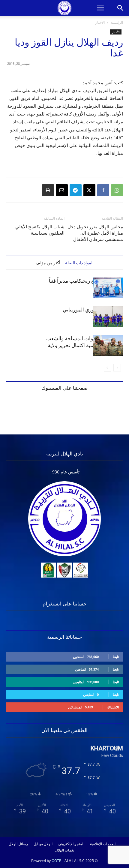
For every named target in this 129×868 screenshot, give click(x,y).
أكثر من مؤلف (48, 263)
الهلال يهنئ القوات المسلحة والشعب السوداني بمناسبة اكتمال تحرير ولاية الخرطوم (84, 345)
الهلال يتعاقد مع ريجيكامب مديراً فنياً (86, 281)
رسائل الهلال (18, 844)
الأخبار (100, 22)
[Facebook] (103, 190)
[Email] (62, 190)
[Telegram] (76, 190)
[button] (100, 8)
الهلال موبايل (43, 844)
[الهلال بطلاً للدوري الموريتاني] (108, 316)
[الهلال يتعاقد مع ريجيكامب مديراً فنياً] (108, 288)
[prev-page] (117, 367)
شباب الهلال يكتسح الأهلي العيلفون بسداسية (39, 230)
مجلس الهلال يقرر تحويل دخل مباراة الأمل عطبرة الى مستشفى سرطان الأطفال (95, 233)
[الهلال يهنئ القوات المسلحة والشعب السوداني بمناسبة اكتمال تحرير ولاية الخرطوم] (108, 345)
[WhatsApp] (117, 190)
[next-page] (107, 367)
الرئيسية (116, 22)
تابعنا (116, 656)
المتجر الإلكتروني (71, 844)
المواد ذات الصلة (79, 263)
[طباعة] (48, 190)
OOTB (57, 860)
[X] (89, 190)
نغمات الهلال (64, 850)
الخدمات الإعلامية (103, 844)
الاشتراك (113, 707)
